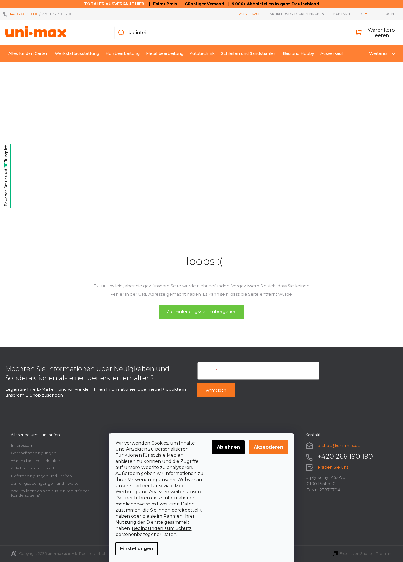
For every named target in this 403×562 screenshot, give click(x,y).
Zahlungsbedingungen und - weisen (46, 483)
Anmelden (216, 390)
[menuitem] (28, 53)
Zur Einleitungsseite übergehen (201, 311)
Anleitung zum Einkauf (32, 468)
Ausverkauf (249, 14)
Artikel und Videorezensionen (297, 14)
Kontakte (342, 14)
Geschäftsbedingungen (33, 452)
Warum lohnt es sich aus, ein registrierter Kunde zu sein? (50, 492)
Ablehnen (228, 447)
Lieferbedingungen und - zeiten (41, 475)
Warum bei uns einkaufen (35, 460)
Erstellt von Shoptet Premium (366, 553)
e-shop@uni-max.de (338, 445)
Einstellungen (136, 548)
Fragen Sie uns (333, 467)
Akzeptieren (268, 447)
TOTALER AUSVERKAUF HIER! (114, 3)
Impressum (22, 445)
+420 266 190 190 (23, 14)
